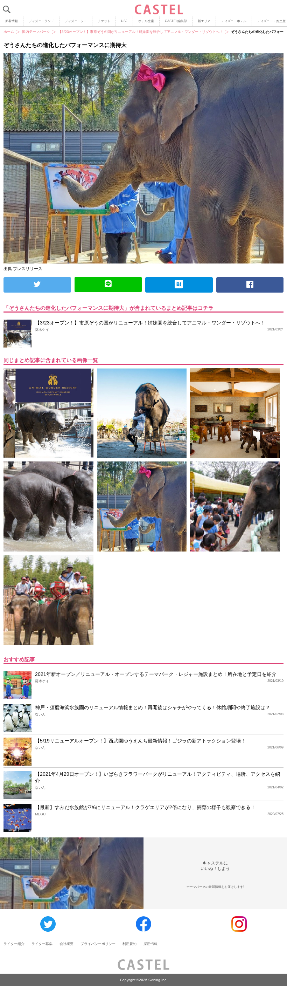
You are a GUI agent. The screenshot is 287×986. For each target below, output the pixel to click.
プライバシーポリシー (97, 944)
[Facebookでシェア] (250, 285)
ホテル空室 (146, 21)
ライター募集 (41, 944)
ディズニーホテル (233, 21)
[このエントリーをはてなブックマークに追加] (179, 285)
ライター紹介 (14, 944)
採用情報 (151, 944)
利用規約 (129, 944)
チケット (104, 21)
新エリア (204, 21)
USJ (124, 21)
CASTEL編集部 (176, 21)
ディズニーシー (76, 21)
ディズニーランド (41, 21)
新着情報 (11, 21)
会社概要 (66, 944)
